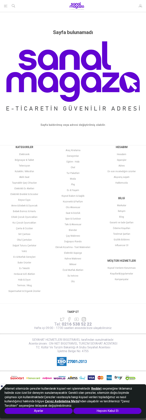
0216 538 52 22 (77, 324)
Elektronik (24, 154)
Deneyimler (73, 156)
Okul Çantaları (24, 240)
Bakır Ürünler (24, 262)
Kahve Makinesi (73, 258)
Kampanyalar (122, 279)
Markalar (121, 205)
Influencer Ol (121, 245)
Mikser (72, 264)
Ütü (73, 281)
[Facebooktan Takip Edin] (69, 319)
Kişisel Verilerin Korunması (122, 268)
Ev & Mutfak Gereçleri (24, 257)
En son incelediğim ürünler (122, 171)
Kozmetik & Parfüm (73, 201)
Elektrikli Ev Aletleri (24, 188)
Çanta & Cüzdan (24, 228)
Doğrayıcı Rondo (73, 241)
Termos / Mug (24, 285)
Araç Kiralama (73, 150)
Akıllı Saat (24, 177)
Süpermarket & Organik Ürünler (24, 291)
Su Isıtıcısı (72, 275)
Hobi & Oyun (24, 279)
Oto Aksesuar (73, 207)
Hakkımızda (121, 182)
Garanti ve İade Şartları (121, 222)
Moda (73, 179)
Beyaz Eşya (24, 200)
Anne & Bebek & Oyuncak (24, 205)
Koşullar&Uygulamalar (121, 273)
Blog (121, 217)
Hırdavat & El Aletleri (24, 274)
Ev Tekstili (24, 268)
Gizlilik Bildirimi (122, 239)
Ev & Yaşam (73, 190)
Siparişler (121, 160)
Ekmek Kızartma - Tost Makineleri (73, 247)
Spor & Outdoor (73, 218)
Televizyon (24, 165)
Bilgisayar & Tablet (24, 160)
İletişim (121, 211)
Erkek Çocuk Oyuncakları (24, 217)
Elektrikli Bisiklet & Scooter (24, 194)
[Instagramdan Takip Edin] (77, 319)
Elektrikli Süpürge (73, 253)
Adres (121, 165)
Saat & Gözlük (73, 213)
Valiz (24, 251)
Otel (73, 167)
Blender (73, 230)
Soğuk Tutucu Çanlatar (24, 245)
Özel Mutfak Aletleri (73, 270)
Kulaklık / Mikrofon (24, 171)
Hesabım (121, 154)
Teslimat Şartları (121, 234)
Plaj (73, 184)
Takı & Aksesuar (73, 224)
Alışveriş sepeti (121, 177)
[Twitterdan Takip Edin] (62, 319)
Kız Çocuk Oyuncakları (24, 222)
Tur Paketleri (73, 173)
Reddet (96, 388)
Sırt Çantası (24, 234)
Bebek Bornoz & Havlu (24, 211)
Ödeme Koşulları (121, 228)
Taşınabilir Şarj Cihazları (24, 182)
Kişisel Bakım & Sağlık (73, 196)
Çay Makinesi (73, 236)
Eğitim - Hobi (73, 161)
